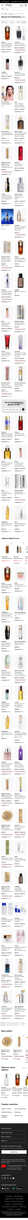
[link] (7, 47)
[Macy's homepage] (2, 14)
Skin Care (11, 13)
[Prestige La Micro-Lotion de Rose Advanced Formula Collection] (21, 452)
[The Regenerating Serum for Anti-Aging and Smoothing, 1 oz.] (7, 185)
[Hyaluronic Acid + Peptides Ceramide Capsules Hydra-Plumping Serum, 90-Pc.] (7, 247)
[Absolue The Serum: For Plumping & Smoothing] (21, 816)
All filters (21, 403)
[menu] (2, 5)
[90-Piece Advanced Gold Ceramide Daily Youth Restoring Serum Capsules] (7, 153)
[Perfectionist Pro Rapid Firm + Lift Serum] (21, 185)
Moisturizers (18, 1112)
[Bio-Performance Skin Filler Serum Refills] (7, 909)
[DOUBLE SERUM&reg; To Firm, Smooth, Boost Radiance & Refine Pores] (7, 33)
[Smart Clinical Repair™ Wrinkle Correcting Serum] (21, 753)
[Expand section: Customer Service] (14, 1128)
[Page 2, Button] (26, 1024)
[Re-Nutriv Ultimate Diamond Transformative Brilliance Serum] (21, 965)
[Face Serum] (7, 63)
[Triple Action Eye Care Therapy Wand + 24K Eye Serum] (19, 548)
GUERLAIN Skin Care (6, 1112)
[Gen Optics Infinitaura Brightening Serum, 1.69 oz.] (21, 513)
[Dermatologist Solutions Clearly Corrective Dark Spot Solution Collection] (21, 661)
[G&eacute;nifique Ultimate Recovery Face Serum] (21, 33)
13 (22, 1023)
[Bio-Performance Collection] (21, 909)
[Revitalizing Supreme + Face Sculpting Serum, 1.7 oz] (7, 122)
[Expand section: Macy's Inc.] (14, 1141)
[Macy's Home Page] (8, 5)
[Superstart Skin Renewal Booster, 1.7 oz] (21, 481)
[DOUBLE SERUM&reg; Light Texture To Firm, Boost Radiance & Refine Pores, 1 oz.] (7, 574)
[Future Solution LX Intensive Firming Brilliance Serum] (7, 632)
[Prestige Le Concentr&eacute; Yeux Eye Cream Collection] (7, 936)
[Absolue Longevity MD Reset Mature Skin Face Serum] (21, 216)
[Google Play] (17, 1188)
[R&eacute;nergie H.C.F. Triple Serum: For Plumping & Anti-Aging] (21, 342)
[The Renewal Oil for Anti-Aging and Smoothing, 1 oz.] (21, 693)
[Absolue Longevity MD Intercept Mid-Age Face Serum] (7, 997)
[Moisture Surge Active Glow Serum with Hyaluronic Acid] (7, 753)
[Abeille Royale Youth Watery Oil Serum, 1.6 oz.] (7, 513)
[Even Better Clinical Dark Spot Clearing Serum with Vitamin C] (7, 280)
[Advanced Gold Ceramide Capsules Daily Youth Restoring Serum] (7, 784)
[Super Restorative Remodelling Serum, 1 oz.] (21, 423)
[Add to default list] (12, 543)
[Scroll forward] (23, 409)
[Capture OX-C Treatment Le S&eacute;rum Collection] (7, 481)
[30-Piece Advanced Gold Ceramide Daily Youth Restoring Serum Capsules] (7, 877)
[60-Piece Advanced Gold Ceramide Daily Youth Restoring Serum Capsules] (7, 816)
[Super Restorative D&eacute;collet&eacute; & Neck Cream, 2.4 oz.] (7, 342)
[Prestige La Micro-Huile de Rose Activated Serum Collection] (7, 312)
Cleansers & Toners (6, 1108)
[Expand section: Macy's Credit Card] (14, 1133)
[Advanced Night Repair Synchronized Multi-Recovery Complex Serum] (21, 122)
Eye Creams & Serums (20, 1108)
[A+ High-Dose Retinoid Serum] (7, 965)
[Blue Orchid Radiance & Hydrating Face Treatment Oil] (7, 452)
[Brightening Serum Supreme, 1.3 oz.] (21, 632)
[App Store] (6, 1188)
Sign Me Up (14, 1152)
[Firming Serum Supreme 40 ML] (21, 373)
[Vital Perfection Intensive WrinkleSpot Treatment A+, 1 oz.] (21, 784)
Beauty (5, 13)
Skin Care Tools (19, 1115)
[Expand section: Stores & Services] (14, 1137)
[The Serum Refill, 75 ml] (21, 603)
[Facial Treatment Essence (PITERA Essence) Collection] (21, 93)
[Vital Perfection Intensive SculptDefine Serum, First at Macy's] (7, 423)
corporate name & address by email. (14, 1214)
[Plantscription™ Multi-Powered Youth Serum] (7, 847)
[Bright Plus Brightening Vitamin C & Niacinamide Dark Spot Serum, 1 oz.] (21, 936)
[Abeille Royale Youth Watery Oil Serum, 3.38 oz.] (7, 722)
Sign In (21, 5)
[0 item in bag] (26, 5)
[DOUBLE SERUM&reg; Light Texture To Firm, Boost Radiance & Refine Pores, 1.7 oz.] (21, 247)
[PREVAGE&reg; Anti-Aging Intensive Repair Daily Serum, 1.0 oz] (21, 997)
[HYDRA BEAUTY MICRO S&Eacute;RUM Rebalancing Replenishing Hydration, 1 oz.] (7, 693)
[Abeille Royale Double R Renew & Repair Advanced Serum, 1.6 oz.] (7, 603)
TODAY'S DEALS (5, 1)
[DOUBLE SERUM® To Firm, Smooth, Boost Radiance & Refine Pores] (17, 1079)
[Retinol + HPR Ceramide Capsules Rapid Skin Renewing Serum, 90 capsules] (7, 373)
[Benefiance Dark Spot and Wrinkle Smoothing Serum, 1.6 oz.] (21, 722)
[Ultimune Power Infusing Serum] (21, 153)
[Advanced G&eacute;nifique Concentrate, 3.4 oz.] (21, 63)
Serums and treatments (4, 1116)
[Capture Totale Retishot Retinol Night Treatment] (21, 847)
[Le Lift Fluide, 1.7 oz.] (21, 280)
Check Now (18, 1168)
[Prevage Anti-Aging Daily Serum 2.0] (21, 312)
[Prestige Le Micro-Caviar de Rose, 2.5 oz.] (21, 574)
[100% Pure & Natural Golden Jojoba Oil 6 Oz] (7, 548)
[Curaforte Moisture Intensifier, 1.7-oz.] (6, 1079)
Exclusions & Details (11, 1168)
